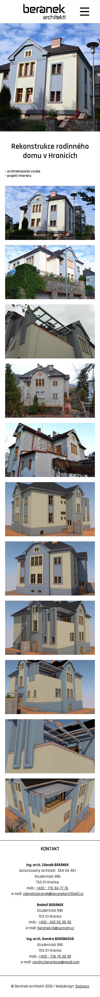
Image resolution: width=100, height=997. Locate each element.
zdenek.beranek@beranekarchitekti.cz (53, 893)
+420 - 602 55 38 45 (54, 922)
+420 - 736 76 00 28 (55, 956)
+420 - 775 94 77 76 (52, 888)
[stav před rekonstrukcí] (50, 391)
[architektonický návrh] (50, 509)
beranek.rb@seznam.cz (55, 928)
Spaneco (82, 986)
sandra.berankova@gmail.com (55, 962)
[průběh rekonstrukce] (50, 213)
